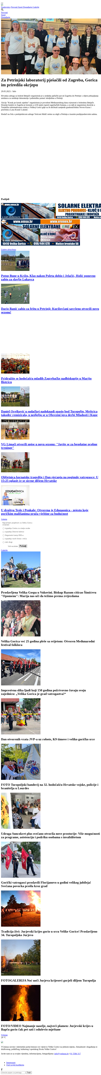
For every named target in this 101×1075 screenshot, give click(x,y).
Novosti (14, 7)
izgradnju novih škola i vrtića (16, 539)
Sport (20, 7)
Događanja (28, 7)
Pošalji (23, 546)
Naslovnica (5, 7)
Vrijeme (4, 1035)
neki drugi (8, 542)
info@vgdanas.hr (61, 1054)
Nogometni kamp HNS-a (14, 535)
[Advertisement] (50, 335)
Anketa (4, 519)
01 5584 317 (75, 1054)
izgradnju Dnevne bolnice (14, 532)
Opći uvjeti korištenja (15, 1065)
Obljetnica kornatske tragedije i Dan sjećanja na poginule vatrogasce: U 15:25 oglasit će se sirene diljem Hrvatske (49, 478)
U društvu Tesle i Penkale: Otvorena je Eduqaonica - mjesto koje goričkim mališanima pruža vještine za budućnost (44, 511)
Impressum (10, 1062)
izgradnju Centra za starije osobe (17, 528)
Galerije (36, 7)
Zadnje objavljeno (8, 249)
